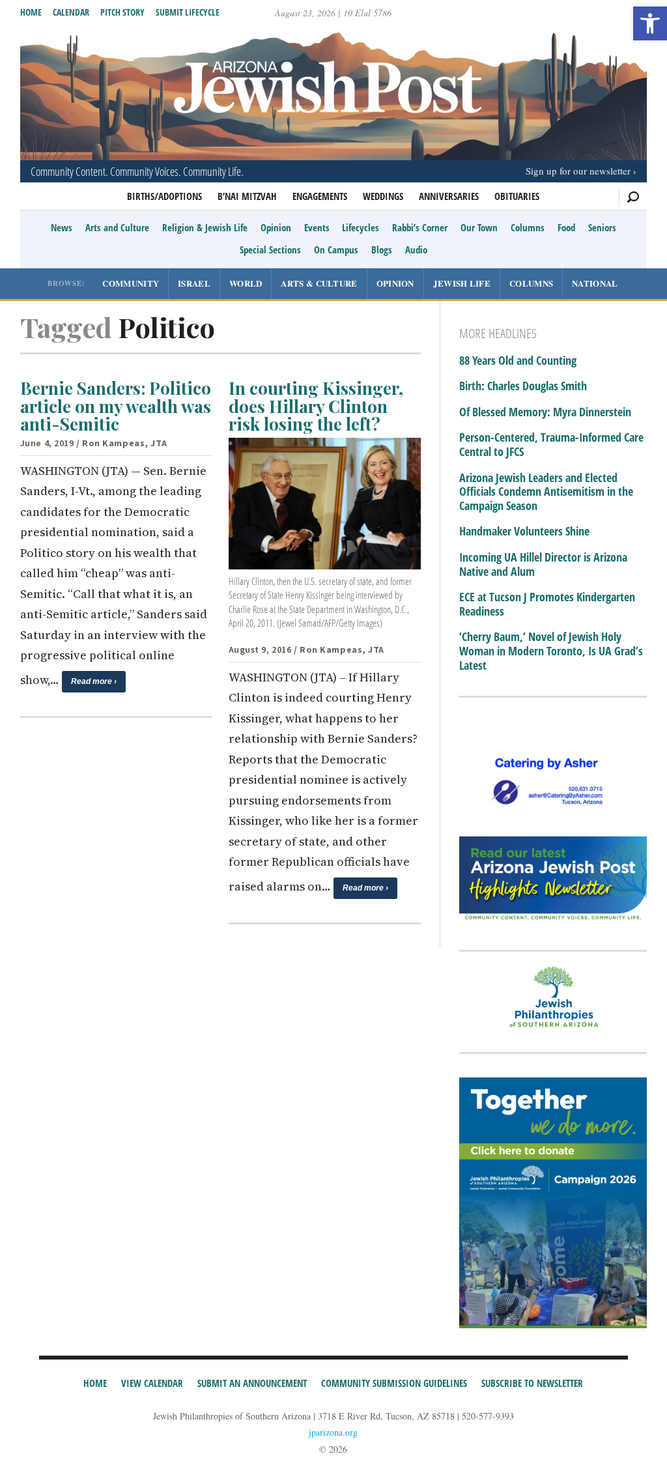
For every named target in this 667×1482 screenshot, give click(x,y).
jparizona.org (333, 1432)
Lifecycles (360, 227)
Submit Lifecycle (188, 12)
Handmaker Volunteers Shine (524, 531)
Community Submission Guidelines (394, 1382)
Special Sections (270, 249)
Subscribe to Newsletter (532, 1382)
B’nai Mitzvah (247, 196)
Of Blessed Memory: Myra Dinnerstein (545, 412)
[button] (650, 23)
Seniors (602, 227)
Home (31, 12)
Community (130, 283)
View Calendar (152, 1382)
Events (317, 227)
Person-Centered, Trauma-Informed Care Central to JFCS (551, 445)
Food (566, 227)
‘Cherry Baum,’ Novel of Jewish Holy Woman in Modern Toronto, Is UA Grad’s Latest (551, 651)
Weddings (383, 196)
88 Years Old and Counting (517, 361)
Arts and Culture (117, 227)
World (246, 283)
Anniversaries (449, 196)
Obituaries (516, 196)
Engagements (319, 196)
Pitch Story (122, 12)
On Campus (336, 249)
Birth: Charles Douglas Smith (523, 386)
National (594, 283)
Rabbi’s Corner (419, 227)
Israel (194, 283)
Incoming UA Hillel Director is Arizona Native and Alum (543, 564)
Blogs (381, 249)
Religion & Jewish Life (205, 227)
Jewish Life (461, 283)
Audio (416, 249)
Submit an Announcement (252, 1382)
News (61, 227)
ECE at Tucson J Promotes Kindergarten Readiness (547, 604)
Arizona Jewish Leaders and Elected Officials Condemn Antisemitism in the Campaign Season (546, 492)
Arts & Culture (319, 283)
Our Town (479, 227)
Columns (528, 227)
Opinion (276, 227)
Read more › (94, 681)
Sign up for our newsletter (578, 170)
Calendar (71, 12)
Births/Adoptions (164, 196)
